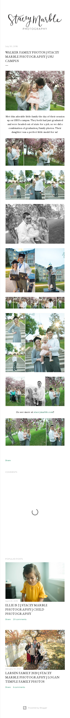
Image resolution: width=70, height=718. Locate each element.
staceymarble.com (43, 412)
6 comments (19, 687)
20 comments (19, 619)
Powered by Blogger (37, 708)
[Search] (63, 5)
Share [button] (8, 460)
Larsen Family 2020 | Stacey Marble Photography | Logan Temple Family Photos (32, 677)
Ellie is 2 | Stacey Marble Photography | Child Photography (26, 609)
